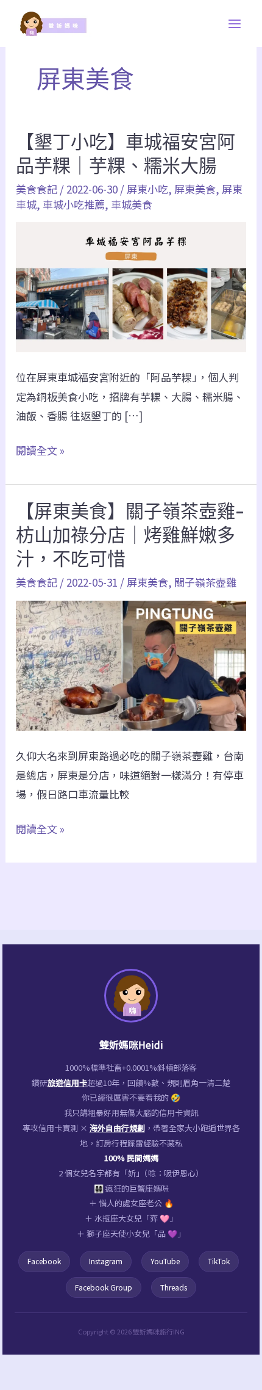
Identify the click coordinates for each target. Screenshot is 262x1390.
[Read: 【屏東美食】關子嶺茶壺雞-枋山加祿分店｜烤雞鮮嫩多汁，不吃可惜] (131, 663)
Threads (173, 1287)
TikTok (219, 1261)
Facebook (44, 1261)
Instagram (105, 1261)
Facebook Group (103, 1287)
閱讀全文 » (40, 451)
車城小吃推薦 (74, 204)
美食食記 (36, 189)
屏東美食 (195, 189)
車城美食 (131, 204)
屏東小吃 (147, 189)
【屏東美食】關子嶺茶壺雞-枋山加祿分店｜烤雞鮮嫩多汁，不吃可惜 (130, 535)
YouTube (165, 1261)
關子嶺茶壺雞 (205, 582)
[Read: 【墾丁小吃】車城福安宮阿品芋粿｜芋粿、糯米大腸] (131, 285)
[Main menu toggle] (235, 24)
